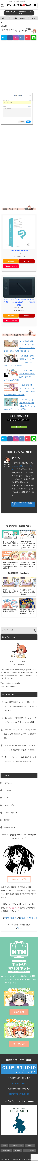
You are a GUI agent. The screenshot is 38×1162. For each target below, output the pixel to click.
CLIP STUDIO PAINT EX (19, 1083)
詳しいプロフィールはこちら (22, 504)
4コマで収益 (14, 18)
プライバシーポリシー (16, 1145)
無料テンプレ (5, 18)
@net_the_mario (13, 683)
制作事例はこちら (11, 918)
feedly (19, 427)
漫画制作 (7, 820)
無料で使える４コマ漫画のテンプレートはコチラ (19, 12)
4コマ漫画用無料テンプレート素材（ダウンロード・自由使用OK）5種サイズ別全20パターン (20, 706)
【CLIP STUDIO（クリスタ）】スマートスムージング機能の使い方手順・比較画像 (20, 748)
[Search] (34, 630)
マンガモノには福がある (15, 1160)
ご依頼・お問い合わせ (28, 918)
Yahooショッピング (11, 266)
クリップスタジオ (10, 813)
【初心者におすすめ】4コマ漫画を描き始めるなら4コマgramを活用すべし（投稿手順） (20, 734)
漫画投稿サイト (23, 18)
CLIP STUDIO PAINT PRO (19, 251)
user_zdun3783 (11, 686)
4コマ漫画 (7, 790)
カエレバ (22, 253)
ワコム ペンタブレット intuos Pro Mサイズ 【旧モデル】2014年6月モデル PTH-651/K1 (19, 302)
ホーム (4, 1145)
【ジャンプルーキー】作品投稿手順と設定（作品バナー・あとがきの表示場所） (20, 759)
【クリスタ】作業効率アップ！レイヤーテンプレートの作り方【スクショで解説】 (20, 720)
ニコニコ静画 (17, 466)
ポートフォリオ (19, 1044)
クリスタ (33, 18)
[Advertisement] (19, 68)
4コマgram (8, 783)
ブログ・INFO (19, 1012)
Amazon (11, 261)
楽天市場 (26, 261)
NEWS (6, 798)
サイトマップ (30, 1145)
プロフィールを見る (19, 879)
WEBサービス (9, 805)
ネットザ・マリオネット (22, 31)
